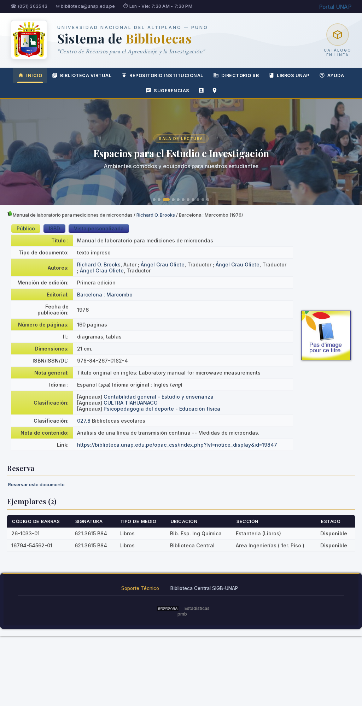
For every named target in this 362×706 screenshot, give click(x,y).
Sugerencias (171, 90)
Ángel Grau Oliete (163, 264)
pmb (182, 614)
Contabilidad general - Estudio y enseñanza (159, 397)
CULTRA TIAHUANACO (131, 403)
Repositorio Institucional (166, 75)
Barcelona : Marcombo (105, 295)
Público (26, 228)
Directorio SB (240, 75)
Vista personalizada (99, 228)
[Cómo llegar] (214, 90)
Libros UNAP (293, 75)
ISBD (54, 228)
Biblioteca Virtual (85, 75)
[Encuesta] (201, 90)
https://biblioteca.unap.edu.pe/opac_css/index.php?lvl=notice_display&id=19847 (177, 445)
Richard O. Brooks (155, 215)
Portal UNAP (335, 7)
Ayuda (335, 75)
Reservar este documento (36, 484)
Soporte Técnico (140, 588)
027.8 (83, 421)
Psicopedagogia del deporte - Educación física (162, 409)
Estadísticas (197, 608)
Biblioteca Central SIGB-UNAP (204, 588)
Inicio (34, 75)
